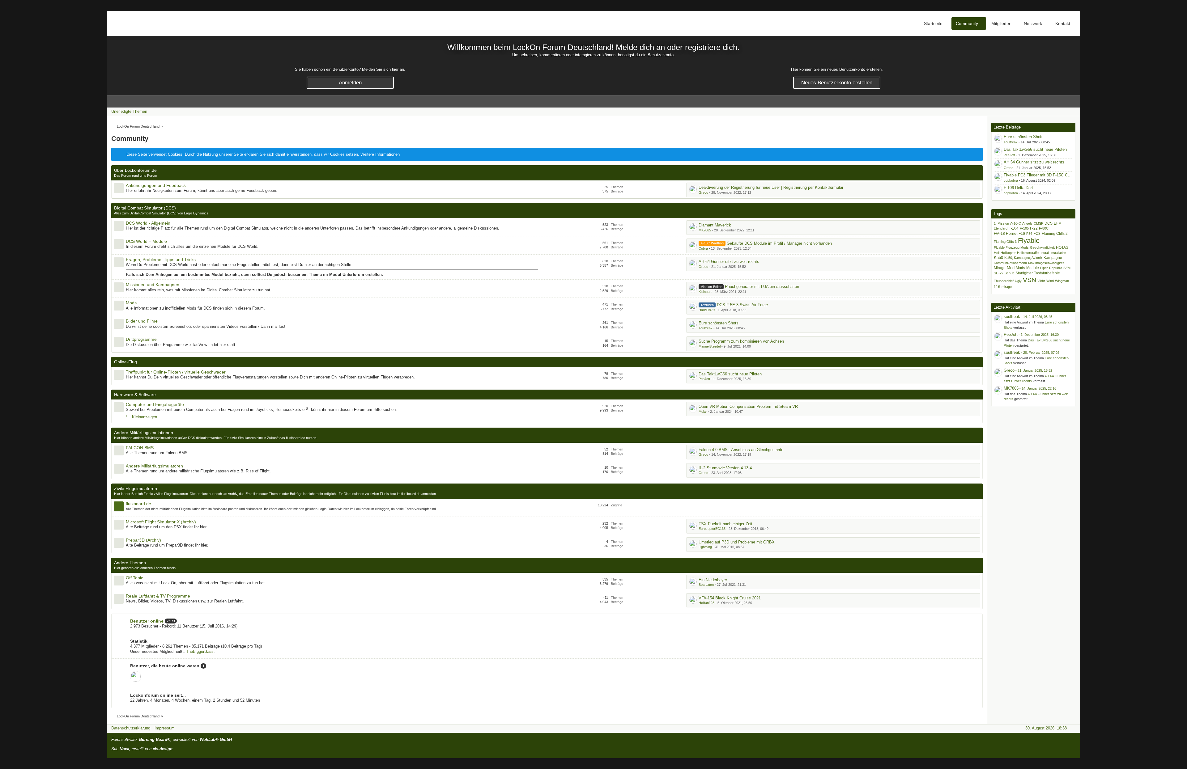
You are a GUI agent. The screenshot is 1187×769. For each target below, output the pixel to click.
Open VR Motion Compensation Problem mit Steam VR (748, 406)
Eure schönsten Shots (718, 323)
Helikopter (1008, 253)
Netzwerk (1033, 23)
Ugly (1018, 281)
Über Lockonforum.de (135, 170)
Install (1044, 253)
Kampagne (1053, 258)
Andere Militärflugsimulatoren (154, 465)
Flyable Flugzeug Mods (1011, 247)
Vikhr (1041, 281)
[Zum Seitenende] (1073, 111)
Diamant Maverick (715, 225)
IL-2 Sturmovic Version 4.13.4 (725, 468)
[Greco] (998, 372)
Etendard (1000, 228)
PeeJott (704, 379)
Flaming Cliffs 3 (1005, 241)
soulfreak (706, 328)
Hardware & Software (135, 394)
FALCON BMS (140, 447)
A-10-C (1015, 223)
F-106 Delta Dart (1018, 187)
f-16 (997, 287)
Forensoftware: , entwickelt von (171, 739)
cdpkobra (1011, 180)
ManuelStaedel (710, 346)
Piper (1044, 268)
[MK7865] (998, 390)
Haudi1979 (707, 310)
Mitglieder (1000, 23)
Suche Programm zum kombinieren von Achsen (741, 341)
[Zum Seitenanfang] (1073, 728)
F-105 (1024, 228)
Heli (996, 253)
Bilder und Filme (142, 321)
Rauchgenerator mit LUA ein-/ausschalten (762, 286)
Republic (1055, 268)
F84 (1029, 233)
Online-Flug (125, 361)
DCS (1048, 223)
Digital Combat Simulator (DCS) (145, 207)
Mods (131, 302)
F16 (1022, 233)
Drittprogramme (141, 339)
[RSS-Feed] (1056, 111)
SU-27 (998, 273)
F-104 (1014, 228)
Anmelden (350, 83)
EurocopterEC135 (712, 528)
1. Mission (1001, 223)
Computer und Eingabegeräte (155, 404)
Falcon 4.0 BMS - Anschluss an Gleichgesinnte (741, 449)
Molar (703, 411)
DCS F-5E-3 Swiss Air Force (742, 304)
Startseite (933, 23)
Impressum (165, 728)
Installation (1058, 253)
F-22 (1034, 228)
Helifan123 (706, 603)
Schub (1009, 273)
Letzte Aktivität (1006, 307)
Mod (1011, 267)
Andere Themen (130, 562)
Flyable (1029, 240)
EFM (1057, 223)
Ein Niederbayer (713, 579)
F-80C (1044, 228)
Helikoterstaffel (1028, 253)
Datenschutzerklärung (130, 728)
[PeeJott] (998, 336)
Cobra (703, 248)
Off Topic (134, 577)
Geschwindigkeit (1042, 247)
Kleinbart (705, 292)
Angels (1027, 223)
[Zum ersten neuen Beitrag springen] (693, 189)
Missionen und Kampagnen (152, 284)
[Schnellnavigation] (1064, 111)
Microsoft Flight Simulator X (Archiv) (161, 521)
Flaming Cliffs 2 (1055, 233)
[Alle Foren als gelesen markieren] (1047, 111)
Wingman (1062, 281)
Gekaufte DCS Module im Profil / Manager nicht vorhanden (779, 243)
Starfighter (1024, 273)
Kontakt (1062, 23)
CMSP (1038, 223)
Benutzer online (147, 621)
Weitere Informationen (380, 154)
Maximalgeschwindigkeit (1046, 263)
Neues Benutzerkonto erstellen (836, 83)
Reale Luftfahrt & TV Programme (158, 596)
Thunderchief (1004, 281)
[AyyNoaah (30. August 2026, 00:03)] (135, 676)
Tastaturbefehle (1047, 273)
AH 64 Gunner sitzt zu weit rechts (729, 261)
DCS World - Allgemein (148, 223)
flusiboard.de (138, 503)
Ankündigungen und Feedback (156, 185)
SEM (1066, 268)
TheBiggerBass (200, 651)
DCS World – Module (146, 241)
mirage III (1008, 287)
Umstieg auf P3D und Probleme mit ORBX (737, 542)
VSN (1029, 280)
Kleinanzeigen (144, 417)
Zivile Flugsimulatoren (135, 488)
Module (1032, 268)
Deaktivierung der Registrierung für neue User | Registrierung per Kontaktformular (771, 187)
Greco (703, 192)
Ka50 (998, 257)
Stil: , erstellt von (141, 748)
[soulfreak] (998, 318)
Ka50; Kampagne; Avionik (1023, 258)
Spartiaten (706, 584)
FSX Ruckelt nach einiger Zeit (725, 524)
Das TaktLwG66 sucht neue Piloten (730, 374)
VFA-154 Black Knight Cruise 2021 (730, 598)
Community (967, 23)
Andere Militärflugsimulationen (143, 432)
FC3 (1036, 233)
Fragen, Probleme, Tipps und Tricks (161, 259)
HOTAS (1062, 247)
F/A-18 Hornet (1005, 233)
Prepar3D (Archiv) (143, 540)
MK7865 (705, 230)
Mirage (1000, 268)
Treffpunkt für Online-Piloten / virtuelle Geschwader (176, 372)
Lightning (705, 547)
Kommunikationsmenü (1010, 263)
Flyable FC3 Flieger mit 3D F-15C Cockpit (1041, 175)
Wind (1050, 281)
